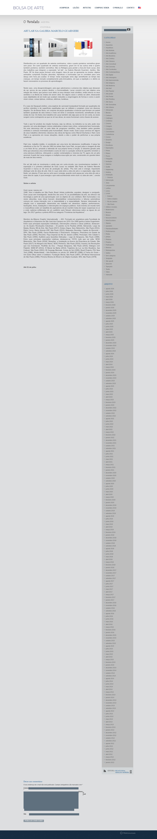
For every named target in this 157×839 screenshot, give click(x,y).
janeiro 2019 (110, 535)
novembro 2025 (111, 313)
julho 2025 (109, 324)
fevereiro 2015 (110, 662)
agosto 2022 (110, 419)
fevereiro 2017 (110, 597)
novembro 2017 (111, 573)
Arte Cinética (110, 58)
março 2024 (110, 367)
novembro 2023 (111, 378)
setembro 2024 (111, 351)
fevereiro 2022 (110, 435)
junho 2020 (109, 489)
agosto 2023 (110, 386)
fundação (109, 161)
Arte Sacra (109, 102)
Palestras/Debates (112, 229)
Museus (108, 212)
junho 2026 (109, 294)
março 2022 (110, 432)
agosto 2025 (110, 321)
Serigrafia (109, 258)
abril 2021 (109, 462)
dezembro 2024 (111, 343)
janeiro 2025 (110, 340)
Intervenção (110, 180)
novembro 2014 (111, 670)
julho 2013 (109, 714)
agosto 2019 (110, 516)
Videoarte (109, 275)
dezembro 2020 (111, 473)
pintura (108, 237)
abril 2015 (109, 657)
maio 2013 (109, 719)
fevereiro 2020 (110, 500)
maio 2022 (109, 427)
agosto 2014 (110, 678)
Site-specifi (109, 261)
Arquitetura (109, 48)
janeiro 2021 (110, 470)
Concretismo (110, 132)
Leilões (108, 188)
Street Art (109, 264)
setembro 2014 (111, 676)
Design (108, 142)
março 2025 (110, 335)
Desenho (109, 140)
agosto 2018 (110, 548)
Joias (107, 183)
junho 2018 (109, 554)
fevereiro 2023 (110, 402)
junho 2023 (109, 391)
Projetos (108, 242)
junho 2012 (109, 749)
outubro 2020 (110, 478)
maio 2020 (109, 492)
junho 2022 (109, 424)
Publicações (110, 245)
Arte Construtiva (111, 69)
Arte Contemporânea (113, 72)
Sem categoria (110, 256)
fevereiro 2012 (110, 760)
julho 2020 (109, 486)
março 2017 (110, 594)
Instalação (109, 175)
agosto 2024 (110, 354)
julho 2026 (109, 291)
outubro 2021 (110, 446)
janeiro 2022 (110, 437)
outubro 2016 (110, 608)
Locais (108, 193)
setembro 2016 (111, 611)
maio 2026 (109, 297)
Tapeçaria (109, 266)
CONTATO (130, 8)
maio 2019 (109, 524)
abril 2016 (109, 624)
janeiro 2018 (110, 567)
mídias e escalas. (111, 207)
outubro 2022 (110, 413)
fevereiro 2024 (110, 370)
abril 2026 (109, 299)
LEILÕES (76, 8)
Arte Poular (109, 96)
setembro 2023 (111, 383)
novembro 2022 (111, 410)
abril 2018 (109, 559)
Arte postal (109, 94)
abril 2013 (109, 722)
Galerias (108, 164)
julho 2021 (109, 454)
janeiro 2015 (110, 665)
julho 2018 (109, 551)
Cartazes (109, 115)
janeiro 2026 (110, 308)
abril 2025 (109, 332)
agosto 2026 (110, 289)
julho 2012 (109, 746)
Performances (110, 231)
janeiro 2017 (110, 600)
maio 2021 (109, 459)
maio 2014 (109, 687)
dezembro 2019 (111, 505)
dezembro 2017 (111, 570)
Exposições (109, 148)
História (108, 172)
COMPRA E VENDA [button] (102, 8)
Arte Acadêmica (111, 53)
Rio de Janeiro (112, 201)
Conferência (110, 134)
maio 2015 (109, 654)
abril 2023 (109, 397)
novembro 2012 (111, 735)
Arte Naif (108, 88)
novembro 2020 (111, 475)
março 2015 (110, 659)
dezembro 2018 (111, 538)
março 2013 (110, 724)
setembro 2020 (111, 481)
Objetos (108, 223)
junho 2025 (109, 326)
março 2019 (110, 529)
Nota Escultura (111, 220)
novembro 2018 (111, 540)
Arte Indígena (110, 83)
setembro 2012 (111, 741)
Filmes (108, 153)
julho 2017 (109, 584)
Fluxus (108, 156)
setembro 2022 (111, 416)
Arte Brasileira (110, 56)
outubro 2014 (110, 673)
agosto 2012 (110, 743)
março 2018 (110, 562)
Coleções (109, 129)
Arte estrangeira (111, 77)
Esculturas (109, 145)
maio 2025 (109, 329)
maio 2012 (109, 751)
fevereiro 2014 (110, 695)
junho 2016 (109, 619)
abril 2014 (109, 689)
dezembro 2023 (111, 375)
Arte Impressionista (112, 80)
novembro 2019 (111, 508)
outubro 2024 (110, 348)
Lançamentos (110, 185)
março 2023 (110, 400)
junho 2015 (109, 651)
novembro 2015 (111, 638)
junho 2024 (109, 359)
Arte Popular (110, 91)
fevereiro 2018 (110, 565)
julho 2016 (109, 616)
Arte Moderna (110, 86)
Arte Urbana (110, 107)
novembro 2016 (111, 605)
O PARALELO (118, 8)
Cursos (108, 137)
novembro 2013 (111, 703)
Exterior (109, 196)
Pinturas (108, 239)
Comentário (25, 788)
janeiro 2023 (110, 405)
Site (25, 814)
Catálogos (109, 118)
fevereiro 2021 (110, 467)
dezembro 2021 (111, 440)
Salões (108, 253)
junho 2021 (109, 456)
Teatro (108, 269)
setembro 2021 (111, 448)
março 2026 (110, 302)
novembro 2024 (111, 345)
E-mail (84, 794)
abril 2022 (109, 429)
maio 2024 (109, 362)
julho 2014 (109, 681)
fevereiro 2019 (110, 532)
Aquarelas (109, 45)
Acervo (108, 42)
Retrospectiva (110, 250)
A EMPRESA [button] (64, 8)
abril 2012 (109, 754)
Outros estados (112, 199)
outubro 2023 (110, 381)
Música (108, 215)
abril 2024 (109, 364)
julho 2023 (109, 389)
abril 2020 (109, 494)
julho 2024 (109, 356)
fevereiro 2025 (110, 337)
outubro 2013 (110, 705)
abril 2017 (109, 592)
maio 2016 (109, 622)
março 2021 (110, 465)
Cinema (108, 123)
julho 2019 (109, 519)
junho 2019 (109, 521)
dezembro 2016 (111, 603)
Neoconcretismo (111, 218)
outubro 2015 (110, 640)
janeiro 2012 (110, 762)
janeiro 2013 (110, 730)
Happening (109, 169)
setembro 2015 (111, 643)
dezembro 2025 (111, 310)
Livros (108, 191)
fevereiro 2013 (110, 727)
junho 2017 (109, 586)
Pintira (108, 234)
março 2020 (110, 497)
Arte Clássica (110, 61)
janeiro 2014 (110, 697)
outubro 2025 (110, 316)
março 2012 (110, 757)
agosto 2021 (110, 451)
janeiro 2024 (110, 372)
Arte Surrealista (111, 104)
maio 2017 (109, 589)
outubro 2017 (110, 576)
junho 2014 (109, 684)
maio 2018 (109, 557)
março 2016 (110, 627)
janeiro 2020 (110, 502)
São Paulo (110, 204)
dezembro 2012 (111, 733)
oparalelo (109, 226)
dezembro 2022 (111, 408)
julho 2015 (109, 649)
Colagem (109, 126)
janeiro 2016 (110, 632)
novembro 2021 (111, 443)
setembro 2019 (111, 513)
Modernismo (110, 210)
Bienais (108, 113)
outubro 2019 (110, 511)
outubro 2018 (110, 543)
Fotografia (109, 159)
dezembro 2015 (111, 635)
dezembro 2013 (111, 700)
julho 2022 (109, 421)
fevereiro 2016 (110, 630)
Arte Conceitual (111, 64)
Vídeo (108, 272)
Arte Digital (109, 75)
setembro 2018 (111, 546)
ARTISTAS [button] (87, 8)
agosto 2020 (110, 483)
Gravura (110, 177)
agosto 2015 (110, 646)
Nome (79, 792)
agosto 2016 (110, 613)
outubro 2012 (110, 738)
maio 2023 (109, 394)
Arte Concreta (110, 67)
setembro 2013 (111, 708)
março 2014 (110, 692)
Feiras (108, 150)
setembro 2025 (111, 318)
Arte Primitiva (110, 99)
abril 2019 (109, 527)
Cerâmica (109, 121)
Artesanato (109, 110)
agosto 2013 (110, 711)
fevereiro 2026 (110, 305)
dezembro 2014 (111, 668)
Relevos (108, 247)
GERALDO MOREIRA (122, 772)
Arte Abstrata (110, 50)
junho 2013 (109, 716)
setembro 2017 (111, 578)
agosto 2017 (110, 581)
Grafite (108, 167)
